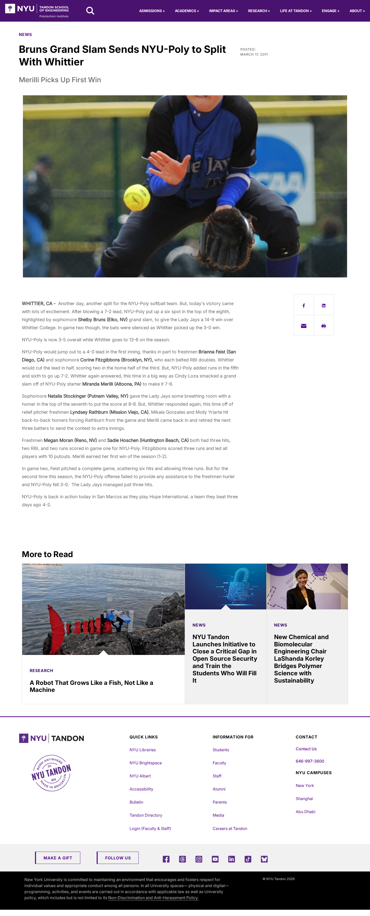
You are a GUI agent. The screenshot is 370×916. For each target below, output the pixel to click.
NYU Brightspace (146, 762)
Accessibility (141, 789)
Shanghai (304, 798)
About (357, 11)
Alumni (219, 789)
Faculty (219, 762)
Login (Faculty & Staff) (150, 828)
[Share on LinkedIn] (324, 304)
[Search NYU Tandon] (90, 11)
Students (221, 749)
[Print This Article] (324, 325)
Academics (187, 11)
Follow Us (118, 857)
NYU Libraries (143, 749)
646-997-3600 (310, 761)
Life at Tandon (296, 11)
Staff (217, 775)
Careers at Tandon (230, 828)
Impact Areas (223, 11)
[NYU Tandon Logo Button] (73, 738)
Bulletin (136, 802)
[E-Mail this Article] (303, 325)
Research (259, 11)
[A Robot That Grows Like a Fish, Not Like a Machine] (103, 609)
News (25, 34)
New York (305, 785)
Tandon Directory (146, 815)
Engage (331, 11)
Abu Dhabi (305, 811)
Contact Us (306, 748)
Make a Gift (58, 857)
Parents (220, 802)
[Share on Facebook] (303, 304)
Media (218, 815)
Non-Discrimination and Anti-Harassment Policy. (153, 897)
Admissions (152, 11)
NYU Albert (140, 775)
